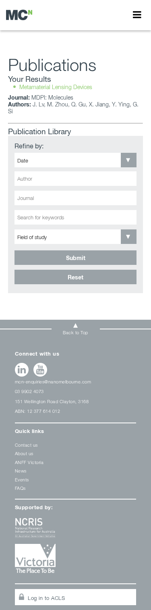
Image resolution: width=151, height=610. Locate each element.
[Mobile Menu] (137, 14)
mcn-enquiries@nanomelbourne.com (53, 381)
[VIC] (76, 561)
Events (22, 479)
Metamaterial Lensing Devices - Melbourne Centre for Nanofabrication (19, 14)
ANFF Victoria (29, 462)
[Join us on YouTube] (40, 370)
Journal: (19, 97)
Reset (75, 277)
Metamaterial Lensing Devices (55, 86)
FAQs (20, 488)
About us (24, 453)
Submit (75, 257)
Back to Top (75, 332)
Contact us (26, 445)
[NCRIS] (76, 530)
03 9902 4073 (29, 391)
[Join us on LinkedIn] (22, 370)
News (21, 470)
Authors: (19, 104)
